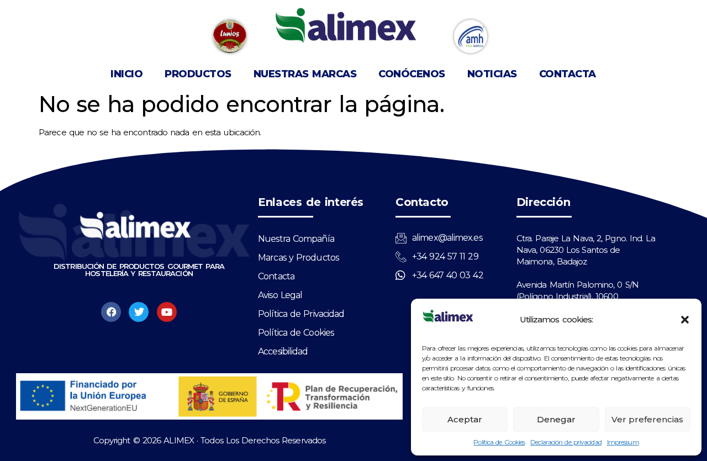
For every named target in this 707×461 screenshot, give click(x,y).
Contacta (567, 74)
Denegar (556, 419)
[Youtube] (167, 312)
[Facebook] (111, 312)
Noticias (492, 74)
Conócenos (411, 74)
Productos (198, 74)
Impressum (623, 442)
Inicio (126, 74)
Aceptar (464, 419)
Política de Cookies (499, 442)
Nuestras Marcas (305, 74)
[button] (684, 319)
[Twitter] (139, 312)
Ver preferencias (647, 419)
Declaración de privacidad (566, 442)
